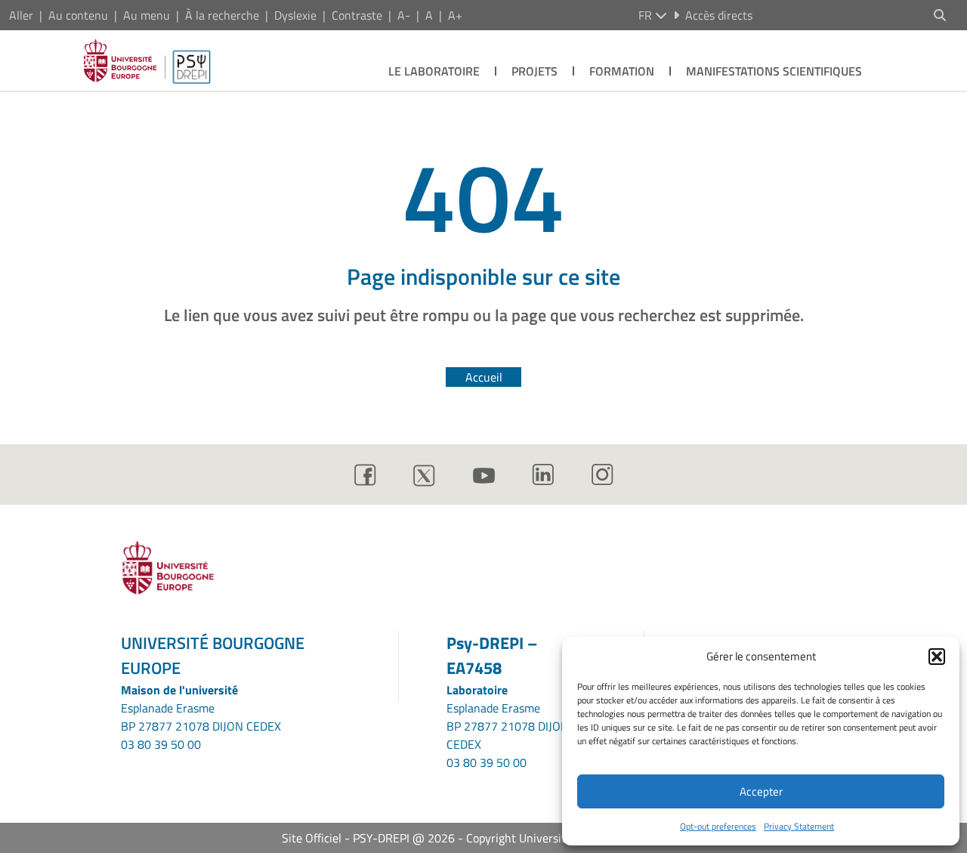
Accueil (483, 377)
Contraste (357, 15)
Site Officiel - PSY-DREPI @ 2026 (368, 838)
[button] (936, 656)
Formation (621, 71)
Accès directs (718, 15)
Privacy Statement (799, 826)
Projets (534, 71)
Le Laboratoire (434, 71)
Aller (21, 15)
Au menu (146, 15)
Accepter (761, 791)
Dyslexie (295, 15)
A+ (455, 15)
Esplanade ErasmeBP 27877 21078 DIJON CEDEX (201, 717)
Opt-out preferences (718, 826)
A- (403, 15)
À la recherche (222, 15)
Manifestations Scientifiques (774, 71)
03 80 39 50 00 (161, 744)
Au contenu (78, 15)
